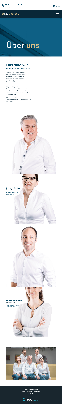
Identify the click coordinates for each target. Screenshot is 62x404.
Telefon (23, 5)
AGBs (30, 391)
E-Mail (7, 5)
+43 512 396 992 (25, 7)
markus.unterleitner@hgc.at (13, 305)
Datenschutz (36, 391)
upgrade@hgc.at (9, 7)
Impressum (25, 391)
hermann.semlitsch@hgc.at (12, 193)
